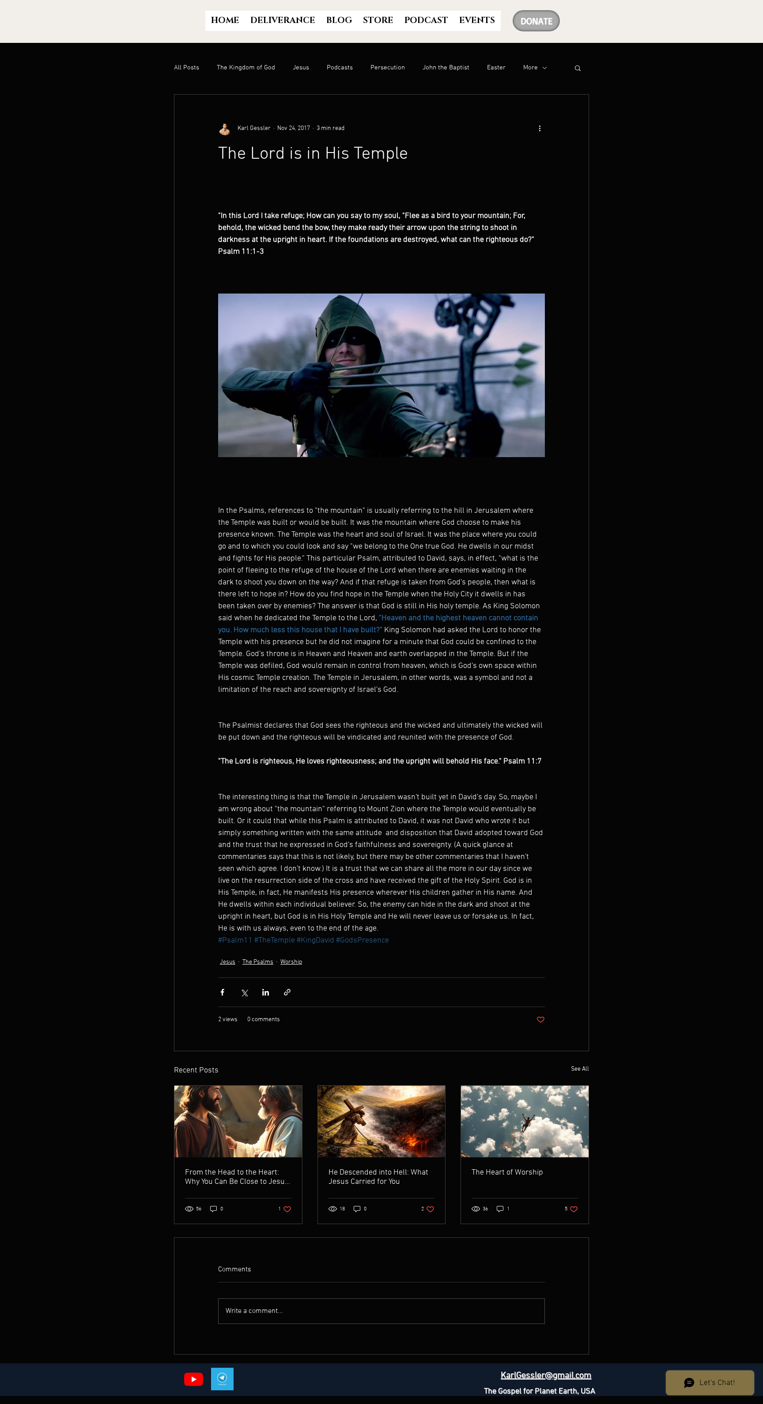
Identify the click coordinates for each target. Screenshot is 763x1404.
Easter (496, 68)
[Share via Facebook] (222, 992)
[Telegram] (222, 1379)
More (530, 68)
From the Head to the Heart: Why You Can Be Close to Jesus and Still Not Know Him (237, 1177)
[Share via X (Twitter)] (244, 992)
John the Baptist (446, 68)
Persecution (387, 68)
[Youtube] (193, 1379)
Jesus (301, 68)
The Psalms (257, 962)
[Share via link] (287, 992)
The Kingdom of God (246, 68)
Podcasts (340, 68)
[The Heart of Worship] (525, 1121)
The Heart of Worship (507, 1172)
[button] (578, 67)
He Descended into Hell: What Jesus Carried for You (378, 1177)
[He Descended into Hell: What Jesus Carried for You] (382, 1121)
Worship (291, 962)
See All (580, 1069)
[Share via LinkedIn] (265, 992)
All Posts (186, 68)
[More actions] (539, 128)
